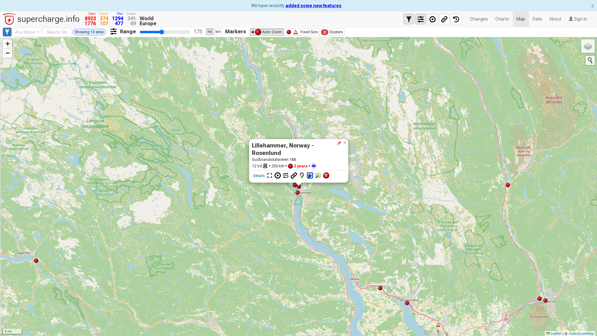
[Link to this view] (444, 19)
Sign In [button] (580, 18)
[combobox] (26, 32)
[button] (344, 143)
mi (210, 32)
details (259, 175)
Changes (479, 18)
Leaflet (556, 333)
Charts (502, 18)
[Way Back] (456, 19)
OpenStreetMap (581, 333)
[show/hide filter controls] (409, 19)
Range (128, 31)
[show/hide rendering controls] (420, 19)
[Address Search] (590, 60)
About (555, 18)
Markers (235, 31)
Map (520, 18)
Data (537, 18)
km (218, 32)
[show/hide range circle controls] (432, 19)
